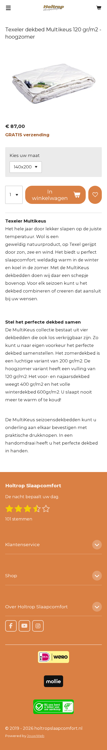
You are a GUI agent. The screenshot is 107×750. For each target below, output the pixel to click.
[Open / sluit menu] (8, 8)
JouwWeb (35, 736)
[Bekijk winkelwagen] (98, 8)
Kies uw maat (25, 155)
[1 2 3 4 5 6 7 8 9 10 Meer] (14, 195)
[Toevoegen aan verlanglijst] (95, 195)
